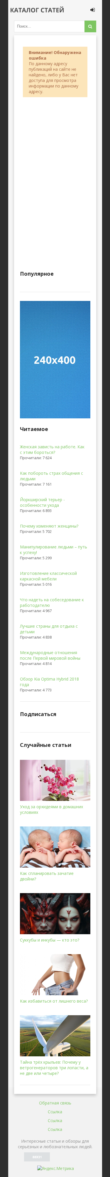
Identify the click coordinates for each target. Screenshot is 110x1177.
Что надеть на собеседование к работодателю (52, 602)
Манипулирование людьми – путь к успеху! (53, 549)
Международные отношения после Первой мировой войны (50, 655)
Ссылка (55, 1111)
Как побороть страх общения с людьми (51, 475)
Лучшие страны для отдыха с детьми (49, 628)
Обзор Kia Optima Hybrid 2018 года (49, 681)
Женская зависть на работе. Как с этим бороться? (52, 449)
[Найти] (90, 26)
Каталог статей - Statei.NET (37, 10)
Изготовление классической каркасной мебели (48, 576)
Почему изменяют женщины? (49, 526)
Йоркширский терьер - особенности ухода (42, 502)
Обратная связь (55, 1103)
